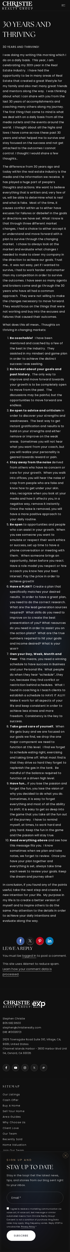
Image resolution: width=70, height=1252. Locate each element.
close (65, 1155)
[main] (35, 500)
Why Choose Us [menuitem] (14, 1122)
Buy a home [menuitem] (11, 1105)
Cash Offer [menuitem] (10, 1100)
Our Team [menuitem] (10, 1133)
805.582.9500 (12, 1023)
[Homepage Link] (17, 5)
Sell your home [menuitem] (14, 1111)
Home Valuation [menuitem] (14, 1145)
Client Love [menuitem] (11, 1128)
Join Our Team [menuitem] (13, 1150)
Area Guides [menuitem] (12, 1117)
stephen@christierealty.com (22, 1027)
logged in (29, 956)
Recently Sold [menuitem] (13, 1139)
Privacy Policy (28, 1226)
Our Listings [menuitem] (11, 1094)
